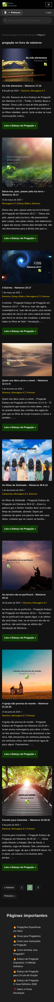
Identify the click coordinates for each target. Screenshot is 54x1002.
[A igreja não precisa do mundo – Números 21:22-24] (27, 674)
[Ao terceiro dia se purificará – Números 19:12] (27, 565)
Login (48, 12)
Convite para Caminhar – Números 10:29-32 (26, 820)
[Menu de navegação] (48, 4)
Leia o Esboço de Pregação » (19, 126)
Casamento (7, 494)
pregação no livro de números (22, 35)
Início (4, 35)
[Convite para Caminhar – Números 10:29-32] (27, 791)
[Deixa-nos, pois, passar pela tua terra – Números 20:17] (27, 162)
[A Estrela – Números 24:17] (27, 266)
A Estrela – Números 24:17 (16, 287)
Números (25, 91)
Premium (45, 296)
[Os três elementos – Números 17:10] (27, 65)
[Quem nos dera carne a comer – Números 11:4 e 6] (27, 359)
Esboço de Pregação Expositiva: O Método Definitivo (25, 963)
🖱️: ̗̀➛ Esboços (12, 12)
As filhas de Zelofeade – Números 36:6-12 (25, 485)
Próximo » (9, 896)
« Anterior (9, 887)
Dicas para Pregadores (29, 936)
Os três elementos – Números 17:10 (21, 86)
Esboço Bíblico (24, 203)
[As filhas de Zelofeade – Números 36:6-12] (27, 460)
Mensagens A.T (38, 91)
